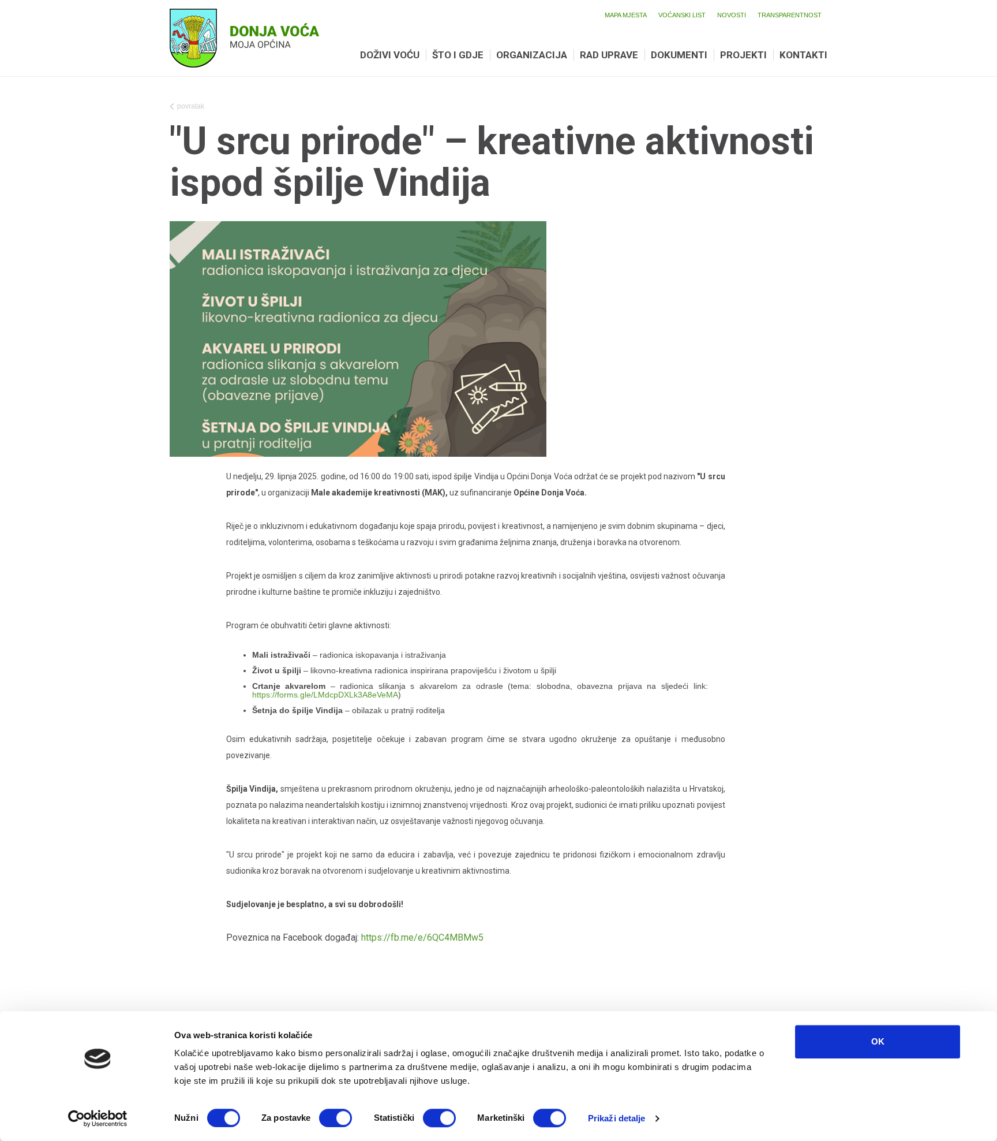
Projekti (743, 55)
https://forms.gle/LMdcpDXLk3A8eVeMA (325, 694)
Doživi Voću (389, 55)
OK (877, 1041)
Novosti (731, 15)
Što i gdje (457, 55)
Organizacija (531, 55)
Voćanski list (682, 15)
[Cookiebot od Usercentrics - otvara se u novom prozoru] (97, 1118)
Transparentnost (790, 15)
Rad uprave (609, 55)
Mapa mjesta (626, 15)
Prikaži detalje (617, 1118)
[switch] (335, 1118)
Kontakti (803, 55)
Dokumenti (679, 55)
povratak (190, 106)
